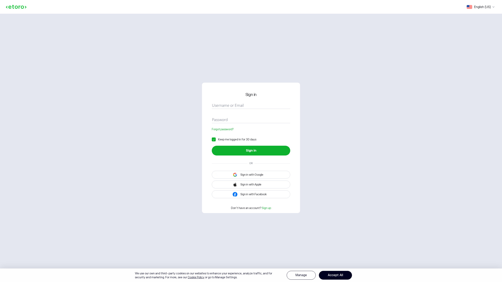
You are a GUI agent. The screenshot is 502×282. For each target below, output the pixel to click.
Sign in (251, 150)
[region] (251, 275)
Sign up (266, 208)
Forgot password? (223, 129)
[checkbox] (234, 139)
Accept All (335, 275)
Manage (301, 275)
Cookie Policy (196, 277)
